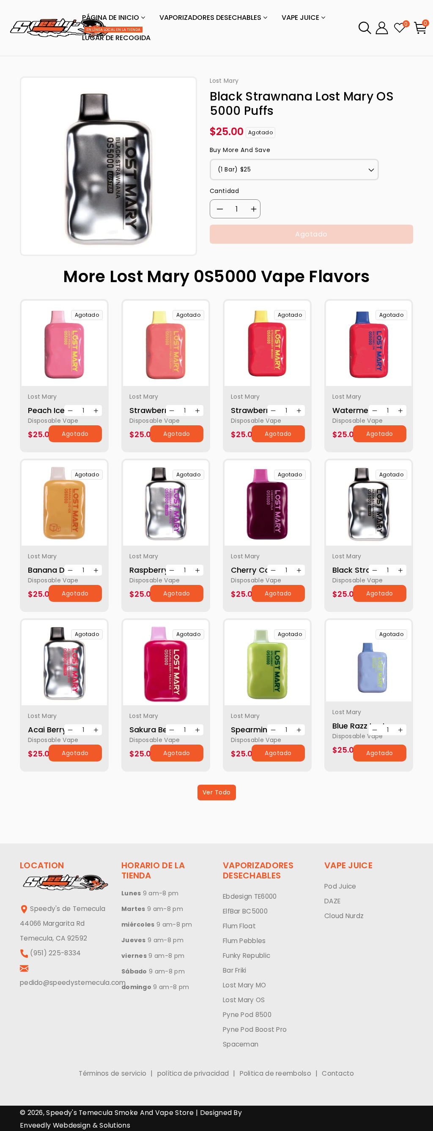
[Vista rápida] (53, 349)
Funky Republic (246, 955)
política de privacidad (193, 1073)
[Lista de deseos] (74, 349)
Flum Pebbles (244, 940)
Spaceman (240, 1044)
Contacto (338, 1073)
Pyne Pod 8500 (247, 1014)
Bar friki (235, 970)
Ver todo (217, 792)
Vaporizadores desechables (211, 17)
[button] (365, 28)
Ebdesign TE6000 (250, 896)
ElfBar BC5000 (245, 911)
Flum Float (239, 926)
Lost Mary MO (244, 985)
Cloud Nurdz (344, 915)
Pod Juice (340, 886)
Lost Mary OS (244, 999)
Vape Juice (301, 17)
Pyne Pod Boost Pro (255, 1029)
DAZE (332, 901)
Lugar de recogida (116, 35)
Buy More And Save (240, 150)
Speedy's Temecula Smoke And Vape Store (119, 1112)
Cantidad (224, 191)
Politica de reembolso (275, 1073)
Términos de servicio (112, 1073)
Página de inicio (111, 17)
